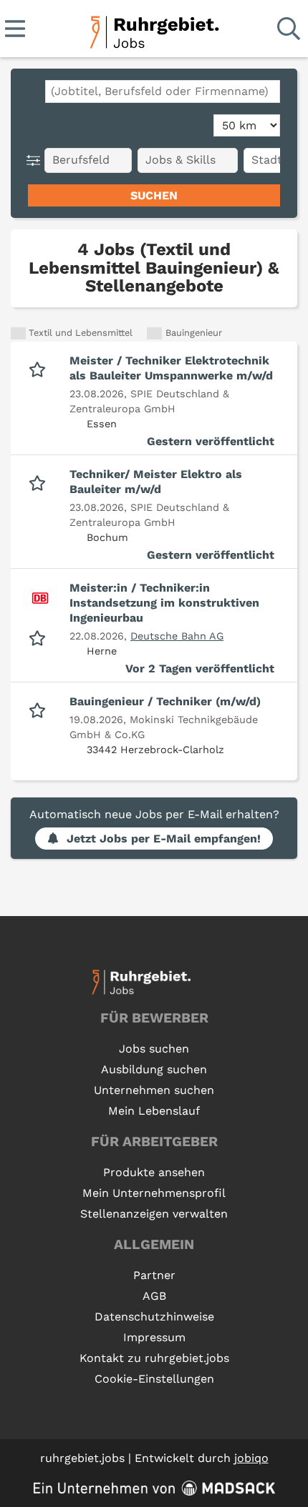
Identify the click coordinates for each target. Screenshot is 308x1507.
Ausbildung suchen (154, 1069)
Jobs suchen (154, 1048)
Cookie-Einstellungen (154, 1379)
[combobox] (162, 91)
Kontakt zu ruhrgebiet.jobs (154, 1358)
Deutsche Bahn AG (176, 636)
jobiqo (251, 1458)
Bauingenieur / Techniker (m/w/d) (165, 701)
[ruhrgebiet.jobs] (153, 29)
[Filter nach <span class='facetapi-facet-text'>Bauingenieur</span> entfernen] (154, 333)
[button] (36, 160)
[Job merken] (40, 368)
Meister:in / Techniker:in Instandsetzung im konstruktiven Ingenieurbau (164, 603)
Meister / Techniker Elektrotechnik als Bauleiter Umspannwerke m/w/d (171, 368)
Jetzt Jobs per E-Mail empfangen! (164, 838)
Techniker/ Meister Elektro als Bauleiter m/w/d (155, 481)
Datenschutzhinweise (154, 1316)
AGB (154, 1296)
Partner (154, 1275)
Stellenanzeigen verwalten (154, 1213)
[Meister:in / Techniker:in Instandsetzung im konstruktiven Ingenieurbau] (40, 598)
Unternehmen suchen (154, 1090)
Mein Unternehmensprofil (154, 1193)
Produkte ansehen (154, 1172)
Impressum (154, 1337)
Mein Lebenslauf (154, 1111)
